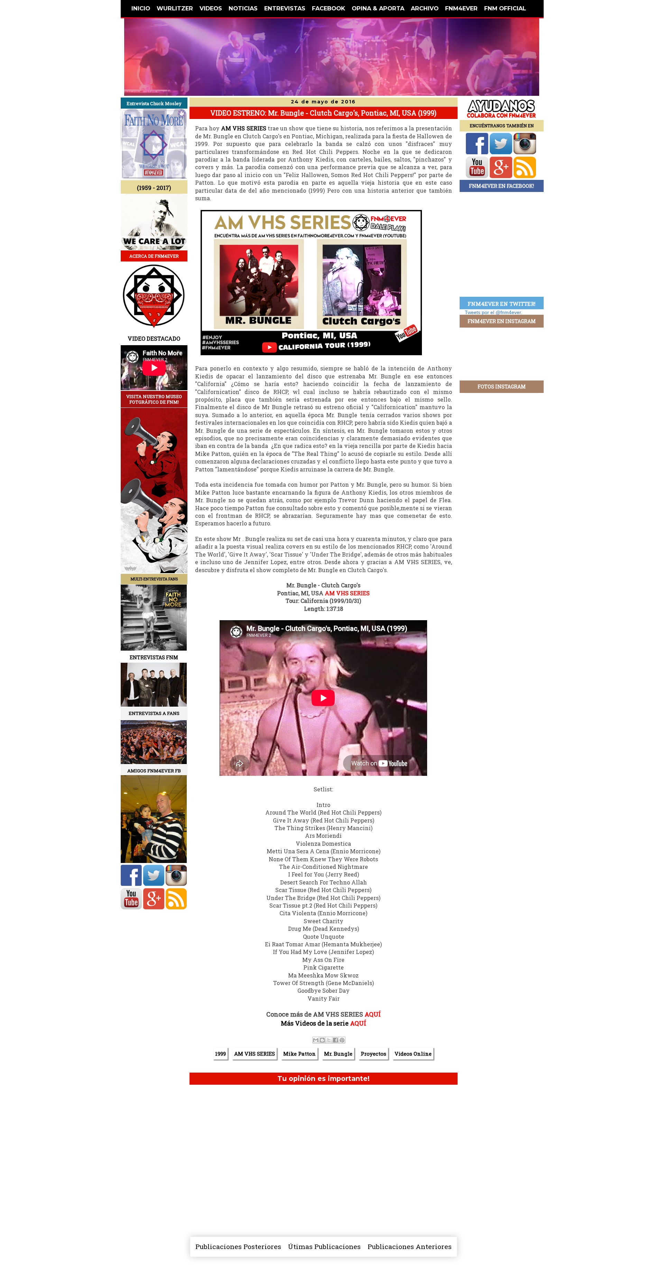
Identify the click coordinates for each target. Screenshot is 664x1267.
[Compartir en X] (328, 1040)
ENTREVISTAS (284, 8)
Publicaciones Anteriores (410, 1246)
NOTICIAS (243, 8)
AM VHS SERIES (243, 128)
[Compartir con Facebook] (335, 1040)
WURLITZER (175, 8)
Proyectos (373, 1053)
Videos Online (413, 1053)
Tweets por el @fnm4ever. (493, 312)
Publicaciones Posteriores (238, 1246)
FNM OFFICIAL (505, 8)
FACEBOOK (328, 8)
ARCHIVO (425, 8)
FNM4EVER (461, 8)
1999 (220, 1053)
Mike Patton (299, 1053)
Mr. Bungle (338, 1053)
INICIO (140, 8)
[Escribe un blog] (322, 1040)
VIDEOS (211, 8)
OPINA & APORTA (378, 8)
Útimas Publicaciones (324, 1246)
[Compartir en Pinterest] (342, 1040)
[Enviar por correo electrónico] (315, 1040)
